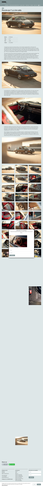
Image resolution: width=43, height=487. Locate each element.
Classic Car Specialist (18, 474)
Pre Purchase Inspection (14, 5)
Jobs (16, 472)
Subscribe (31, 477)
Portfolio (27, 5)
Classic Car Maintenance (19, 476)
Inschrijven (12, 255)
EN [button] (39, 5)
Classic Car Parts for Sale (19, 478)
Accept (39, 484)
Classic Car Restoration (18, 475)
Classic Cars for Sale (18, 477)
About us (35, 5)
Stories (31, 5)
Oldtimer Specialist (18, 479)
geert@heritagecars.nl (5, 477)
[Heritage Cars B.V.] (7, 2)
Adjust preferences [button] (5, 485)
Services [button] (6, 5)
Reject (35, 484)
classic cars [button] (22, 5)
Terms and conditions (18, 480)
